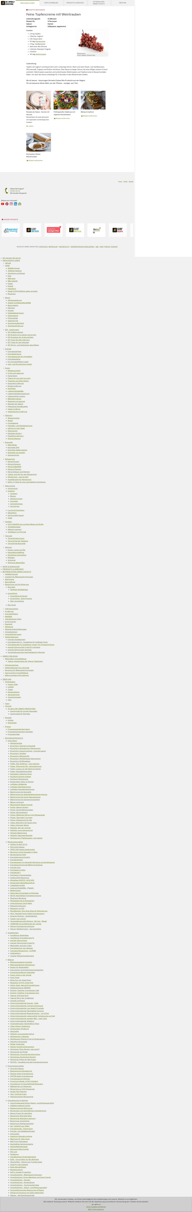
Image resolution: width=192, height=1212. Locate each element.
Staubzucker (40, 41)
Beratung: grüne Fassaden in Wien (24, 852)
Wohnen (8, 547)
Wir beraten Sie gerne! (12, 258)
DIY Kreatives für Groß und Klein (20, 337)
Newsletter (12, 723)
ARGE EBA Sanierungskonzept (22, 850)
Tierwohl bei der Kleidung (18, 541)
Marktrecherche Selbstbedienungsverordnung (28, 795)
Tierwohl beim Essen (16, 538)
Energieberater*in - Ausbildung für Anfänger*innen (28, 642)
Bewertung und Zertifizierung (17, 585)
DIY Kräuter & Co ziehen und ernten (22, 335)
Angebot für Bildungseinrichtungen (19, 577)
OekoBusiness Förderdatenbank (23, 1157)
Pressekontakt (14, 734)
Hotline (11, 720)
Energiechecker (16, 860)
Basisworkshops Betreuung (21, 1108)
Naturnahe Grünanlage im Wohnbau (24, 893)
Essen (7, 368)
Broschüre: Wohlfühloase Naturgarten (25, 759)
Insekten (11, 491)
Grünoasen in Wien (17, 870)
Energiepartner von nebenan (21, 948)
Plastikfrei (12, 289)
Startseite (43, 247)
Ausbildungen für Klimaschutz (19, 480)
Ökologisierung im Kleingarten (22, 901)
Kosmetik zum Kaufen (16, 453)
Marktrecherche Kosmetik (20, 792)
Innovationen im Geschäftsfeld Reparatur (26, 1084)
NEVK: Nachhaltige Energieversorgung (25, 896)
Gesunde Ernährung (16, 383)
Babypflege (12, 445)
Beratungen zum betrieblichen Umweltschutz (28, 1111)
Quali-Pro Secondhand (19, 1165)
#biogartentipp (14, 418)
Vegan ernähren (14, 409)
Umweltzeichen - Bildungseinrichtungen (26, 1175)
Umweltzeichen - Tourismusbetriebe (24, 1185)
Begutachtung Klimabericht (21, 1071)
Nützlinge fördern (15, 433)
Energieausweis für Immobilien (20, 357)
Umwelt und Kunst (17, 1001)
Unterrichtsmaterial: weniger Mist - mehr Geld (28, 1019)
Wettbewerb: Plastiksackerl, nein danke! (26, 838)
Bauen (7, 298)
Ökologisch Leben (27, 3)
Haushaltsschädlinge (16, 552)
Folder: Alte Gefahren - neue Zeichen (24, 764)
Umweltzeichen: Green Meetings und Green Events (30, 1177)
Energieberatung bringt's (20, 857)
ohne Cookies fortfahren (96, 1207)
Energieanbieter (14, 359)
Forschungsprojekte (16, 1066)
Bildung (11, 960)
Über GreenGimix (17, 601)
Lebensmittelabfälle (16, 391)
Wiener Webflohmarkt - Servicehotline (25, 929)
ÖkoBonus (14, 1154)
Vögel (10, 518)
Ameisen (13, 494)
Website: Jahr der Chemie (20, 828)
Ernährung (9, 611)
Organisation (10, 682)
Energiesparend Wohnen (20, 1079)
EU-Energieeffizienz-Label (18, 362)
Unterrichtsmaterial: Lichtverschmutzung (26, 1006)
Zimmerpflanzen (14, 439)
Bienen (13, 496)
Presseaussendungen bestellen (20, 732)
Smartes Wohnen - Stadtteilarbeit (23, 916)
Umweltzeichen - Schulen (20, 1180)
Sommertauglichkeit (16, 323)
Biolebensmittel (14, 371)
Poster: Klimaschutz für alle (21, 820)
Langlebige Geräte (17, 885)
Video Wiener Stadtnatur (20, 1026)
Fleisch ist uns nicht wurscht (19, 378)
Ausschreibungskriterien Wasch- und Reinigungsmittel (32, 1103)
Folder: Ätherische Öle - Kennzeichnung (26, 766)
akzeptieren (96, 1204)
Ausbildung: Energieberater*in (22, 938)
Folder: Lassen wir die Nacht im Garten (25, 769)
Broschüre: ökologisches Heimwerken (25, 748)
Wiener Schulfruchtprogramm (22, 1047)
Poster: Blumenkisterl (19, 812)
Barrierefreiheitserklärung (82, 247)
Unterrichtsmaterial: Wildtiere (22, 1021)
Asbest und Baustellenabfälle (19, 303)
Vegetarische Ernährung (17, 412)
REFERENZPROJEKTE (14, 738)
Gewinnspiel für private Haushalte (23, 711)
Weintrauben (41, 54)
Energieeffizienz (11, 614)
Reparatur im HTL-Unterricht (21, 983)
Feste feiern (12, 376)
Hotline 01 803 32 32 (18, 844)
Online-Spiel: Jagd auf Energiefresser (25, 985)
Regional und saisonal (16, 401)
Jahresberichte (14, 695)
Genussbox (14, 1134)
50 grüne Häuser (17, 1069)
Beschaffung (10, 582)
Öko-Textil (12, 605)
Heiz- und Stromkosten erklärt (20, 364)
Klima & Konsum (14, 464)
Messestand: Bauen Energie (21, 805)
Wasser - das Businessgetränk (22, 1195)
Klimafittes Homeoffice (17, 555)
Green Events (10, 622)
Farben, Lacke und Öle (16, 550)
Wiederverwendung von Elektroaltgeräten (27, 1193)
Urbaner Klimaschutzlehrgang (22, 956)
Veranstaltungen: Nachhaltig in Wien (24, 1024)
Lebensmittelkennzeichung (18, 394)
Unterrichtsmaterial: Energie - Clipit (24, 1003)
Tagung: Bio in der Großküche (22, 998)
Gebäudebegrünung (16, 313)
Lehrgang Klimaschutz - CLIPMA (23, 951)
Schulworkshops (11, 665)
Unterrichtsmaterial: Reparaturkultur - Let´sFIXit (29, 1013)
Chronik (8, 706)
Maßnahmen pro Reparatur (21, 1086)
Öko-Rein (11, 587)
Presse (107, 247)
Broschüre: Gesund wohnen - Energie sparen (28, 751)
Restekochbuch (16, 1170)
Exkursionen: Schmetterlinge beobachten (26, 970)
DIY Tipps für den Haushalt (18, 342)
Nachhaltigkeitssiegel (18, 1147)
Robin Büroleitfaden (18, 1167)
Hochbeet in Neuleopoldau (20, 875)
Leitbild (11, 687)
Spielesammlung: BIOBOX (20, 988)
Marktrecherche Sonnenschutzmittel (25, 800)
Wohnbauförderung (15, 326)
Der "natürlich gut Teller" (20, 1126)
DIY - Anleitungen (12, 330)
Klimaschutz (10, 459)
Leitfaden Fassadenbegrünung (22, 789)
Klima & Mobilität (14, 467)
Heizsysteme (13, 316)
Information (12, 741)
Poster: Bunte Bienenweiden (21, 810)
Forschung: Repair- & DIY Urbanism (24, 1081)
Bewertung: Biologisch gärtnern (23, 1118)
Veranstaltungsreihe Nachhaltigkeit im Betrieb (26, 652)
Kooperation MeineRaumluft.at (22, 883)
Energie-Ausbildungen (16, 640)
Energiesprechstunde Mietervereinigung (26, 865)
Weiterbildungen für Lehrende (17, 668)
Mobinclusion (15, 891)
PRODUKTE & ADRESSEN (13, 569)
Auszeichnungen (14, 697)
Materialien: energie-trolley (21, 946)
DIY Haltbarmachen (15, 332)
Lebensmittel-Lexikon (16, 396)
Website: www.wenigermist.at (22, 1034)
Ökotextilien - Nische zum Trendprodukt (26, 1162)
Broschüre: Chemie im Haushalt (22, 746)
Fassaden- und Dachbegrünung (20, 426)
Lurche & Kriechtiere (16, 510)
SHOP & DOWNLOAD (11, 567)
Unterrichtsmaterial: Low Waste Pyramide (27, 1008)
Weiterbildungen (11, 637)
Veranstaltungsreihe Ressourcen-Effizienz (27, 1190)
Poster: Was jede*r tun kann (21, 818)
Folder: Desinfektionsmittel (21, 772)
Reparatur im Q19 (17, 908)
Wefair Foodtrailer (17, 1044)
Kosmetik (9, 442)
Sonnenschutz (13, 455)
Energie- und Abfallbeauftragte (22, 1131)
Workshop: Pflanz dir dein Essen (23, 1060)
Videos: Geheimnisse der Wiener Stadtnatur (25, 661)
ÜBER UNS (7, 679)
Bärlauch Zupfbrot (87, 112)
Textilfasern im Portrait (17, 532)
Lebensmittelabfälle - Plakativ (22, 888)
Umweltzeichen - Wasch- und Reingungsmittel (28, 1188)
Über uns (122, 3)
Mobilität (8, 617)
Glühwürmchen (16, 499)
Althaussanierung (15, 300)
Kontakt (114, 247)
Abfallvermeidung (15, 271)
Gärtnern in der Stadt (16, 428)
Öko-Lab (13, 1152)
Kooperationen (14, 692)
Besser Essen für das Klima (21, 1113)
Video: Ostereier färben (19, 825)
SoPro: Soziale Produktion (20, 1172)
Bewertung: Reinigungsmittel (22, 1124)
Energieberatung (14, 354)
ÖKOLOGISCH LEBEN (11, 261)
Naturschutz (10, 486)
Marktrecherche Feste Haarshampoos (25, 797)
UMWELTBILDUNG (10, 656)
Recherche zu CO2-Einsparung (22, 1089)
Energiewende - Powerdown (21, 1129)
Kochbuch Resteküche (19, 779)
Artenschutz (13, 488)
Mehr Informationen (96, 1209)
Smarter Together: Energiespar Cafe (24, 990)
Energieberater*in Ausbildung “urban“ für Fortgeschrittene (31, 645)
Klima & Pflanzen (14, 469)
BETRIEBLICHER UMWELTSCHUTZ (17, 572)
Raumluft (8, 624)
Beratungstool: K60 (18, 855)
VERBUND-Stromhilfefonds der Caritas (25, 924)
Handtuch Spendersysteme (21, 1136)
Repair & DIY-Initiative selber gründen (23, 291)
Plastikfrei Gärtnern (16, 436)
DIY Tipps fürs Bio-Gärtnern (19, 340)
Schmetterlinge (16, 504)
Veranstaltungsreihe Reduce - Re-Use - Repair (28, 921)
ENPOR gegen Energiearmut (21, 1076)
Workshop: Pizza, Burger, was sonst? (25, 1049)
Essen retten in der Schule (20, 975)
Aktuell (8, 263)
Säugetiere (12, 513)
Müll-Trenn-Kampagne (19, 1141)
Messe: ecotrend (17, 802)
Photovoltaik (13, 318)
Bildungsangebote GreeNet (21, 962)
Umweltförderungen (13, 634)
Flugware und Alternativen (18, 381)
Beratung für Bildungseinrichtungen (19, 670)
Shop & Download (51, 3)
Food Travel (14, 978)
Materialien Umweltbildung (15, 659)
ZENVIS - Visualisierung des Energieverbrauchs (29, 1062)
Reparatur (12, 294)
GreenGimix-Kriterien (18, 596)
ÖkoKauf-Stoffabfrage (19, 590)
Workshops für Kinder (19, 1052)
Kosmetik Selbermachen (17, 450)
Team (7, 704)
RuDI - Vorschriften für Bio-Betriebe (24, 1159)
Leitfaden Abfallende (18, 784)
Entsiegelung (13, 423)
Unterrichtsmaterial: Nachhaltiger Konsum (27, 1011)
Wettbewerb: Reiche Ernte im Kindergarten (27, 1039)
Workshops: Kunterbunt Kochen (23, 1057)
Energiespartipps (14, 352)
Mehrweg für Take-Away (20, 1139)
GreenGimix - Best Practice (21, 599)
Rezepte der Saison (36, 10)
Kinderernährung (14, 386)
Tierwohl (8, 536)
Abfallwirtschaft (11, 574)
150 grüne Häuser (17, 847)
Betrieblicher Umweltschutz (99, 3)
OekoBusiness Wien (13, 619)
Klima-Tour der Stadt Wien (20, 980)
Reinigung (9, 627)
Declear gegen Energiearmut (21, 1074)
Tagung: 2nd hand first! (19, 996)
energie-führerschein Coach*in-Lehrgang (24, 647)
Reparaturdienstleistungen (16, 629)
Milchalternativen (14, 399)
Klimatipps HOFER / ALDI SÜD (22, 880)
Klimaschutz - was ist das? (18, 477)
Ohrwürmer (15, 506)
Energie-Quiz (15, 868)
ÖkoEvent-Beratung (18, 898)
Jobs (101, 247)
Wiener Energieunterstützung (22, 926)
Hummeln (14, 501)
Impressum (53, 247)
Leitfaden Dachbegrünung (20, 787)
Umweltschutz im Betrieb (18, 1101)
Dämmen (11, 308)
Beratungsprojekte (15, 842)
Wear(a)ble (14, 1031)
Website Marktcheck (18, 833)
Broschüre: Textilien (18, 754)
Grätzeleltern (15, 953)
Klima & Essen (13, 462)
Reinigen (11, 558)
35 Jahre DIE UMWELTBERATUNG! (22, 709)
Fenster (11, 311)
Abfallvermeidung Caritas (20, 1106)
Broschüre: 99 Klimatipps (20, 761)
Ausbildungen (13, 933)
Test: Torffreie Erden (18, 1094)
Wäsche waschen (15, 529)
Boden (10, 421)
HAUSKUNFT (15, 873)
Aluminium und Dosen (16, 273)
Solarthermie (13, 321)
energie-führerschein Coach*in (22, 943)
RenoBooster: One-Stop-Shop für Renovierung (28, 911)
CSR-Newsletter (11, 609)
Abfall (7, 266)
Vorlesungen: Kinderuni (19, 1029)
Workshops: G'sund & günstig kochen (25, 1054)
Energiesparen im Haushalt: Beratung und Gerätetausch (32, 862)
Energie (8, 349)
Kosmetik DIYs (13, 448)
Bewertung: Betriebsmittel (21, 1116)
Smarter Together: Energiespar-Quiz (24, 993)
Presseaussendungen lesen (19, 729)
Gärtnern (8, 415)
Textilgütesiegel (14, 527)
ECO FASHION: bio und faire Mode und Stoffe (26, 524)
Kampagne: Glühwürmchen (21, 774)
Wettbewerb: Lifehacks (19, 1037)
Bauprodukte (13, 305)
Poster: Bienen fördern (19, 807)
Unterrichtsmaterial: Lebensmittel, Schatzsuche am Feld (32, 1016)
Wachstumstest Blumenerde (21, 1097)
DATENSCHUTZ (64, 247)
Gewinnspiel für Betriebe (20, 714)
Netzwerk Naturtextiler (19, 1149)
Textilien (8, 522)
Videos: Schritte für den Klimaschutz (22, 474)
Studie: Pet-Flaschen (18, 1092)
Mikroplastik (13, 281)
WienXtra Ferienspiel (18, 1042)
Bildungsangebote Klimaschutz (22, 965)
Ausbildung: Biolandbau (19, 935)
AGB (97, 247)
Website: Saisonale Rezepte (21, 835)
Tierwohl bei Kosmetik (17, 544)
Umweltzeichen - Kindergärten (22, 1182)
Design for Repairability (19, 967)
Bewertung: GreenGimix (20, 1121)
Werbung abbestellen (16, 563)
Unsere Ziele (13, 684)
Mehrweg (11, 278)
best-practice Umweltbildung (16, 673)
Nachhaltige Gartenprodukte (21, 1144)
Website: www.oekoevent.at (21, 830)
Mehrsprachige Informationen (17, 675)
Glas (9, 276)
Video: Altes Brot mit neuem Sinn (23, 823)
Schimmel (12, 560)
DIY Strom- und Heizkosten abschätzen (23, 345)
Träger (10, 690)
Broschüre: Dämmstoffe (19, 756)
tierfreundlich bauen (16, 515)
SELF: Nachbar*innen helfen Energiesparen (27, 914)
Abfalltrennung (14, 268)
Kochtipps (12, 389)
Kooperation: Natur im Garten (22, 782)
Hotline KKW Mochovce (19, 878)
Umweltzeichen (11, 632)
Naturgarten (13, 431)
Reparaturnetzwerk (18, 906)
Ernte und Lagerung (16, 373)
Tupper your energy (18, 919)
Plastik (10, 286)
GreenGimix (12, 593)
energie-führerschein (18, 941)
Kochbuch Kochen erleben (20, 777)
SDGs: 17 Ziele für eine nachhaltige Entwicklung (27, 482)
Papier (10, 284)
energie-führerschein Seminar (20, 650)
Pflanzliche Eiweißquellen (18, 407)
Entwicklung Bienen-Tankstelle (22, 972)
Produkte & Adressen (75, 3)
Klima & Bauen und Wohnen (19, 472)
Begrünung (9, 579)
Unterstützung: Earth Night (21, 903)
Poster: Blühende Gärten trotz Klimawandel (27, 815)
